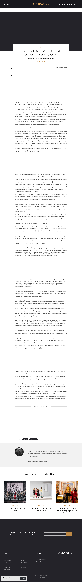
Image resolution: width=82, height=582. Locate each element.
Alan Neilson (42, 61)
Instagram (25, 562)
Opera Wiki (63, 9)
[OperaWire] (41, 4)
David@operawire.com (40, 563)
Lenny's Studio (42, 577)
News (17, 9)
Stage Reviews (33, 439)
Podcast (24, 567)
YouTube (24, 564)
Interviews (42, 9)
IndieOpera (25, 9)
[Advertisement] (41, 85)
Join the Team (7, 567)
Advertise (6, 564)
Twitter (24, 560)
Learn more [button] (14, 578)
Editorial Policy (8, 562)
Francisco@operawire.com (41, 559)
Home (5, 557)
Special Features (52, 9)
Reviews (34, 9)
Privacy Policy (7, 569)
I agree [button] (23, 578)
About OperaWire (8, 560)
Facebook (25, 557)
